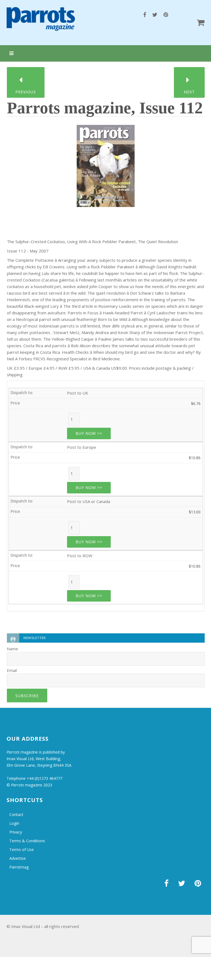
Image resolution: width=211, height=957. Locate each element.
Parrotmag (19, 867)
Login (14, 823)
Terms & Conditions (27, 840)
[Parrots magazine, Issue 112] (106, 164)
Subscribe (27, 695)
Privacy (15, 832)
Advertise (17, 858)
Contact (16, 814)
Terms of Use (21, 849)
